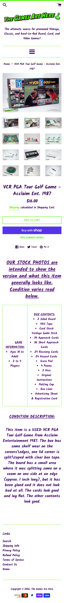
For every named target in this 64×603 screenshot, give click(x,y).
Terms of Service (13, 560)
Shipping (14, 207)
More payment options (32, 237)
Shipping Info (11, 546)
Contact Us (10, 564)
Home (6, 569)
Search (7, 541)
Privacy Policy (11, 550)
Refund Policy (11, 555)
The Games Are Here (42, 589)
